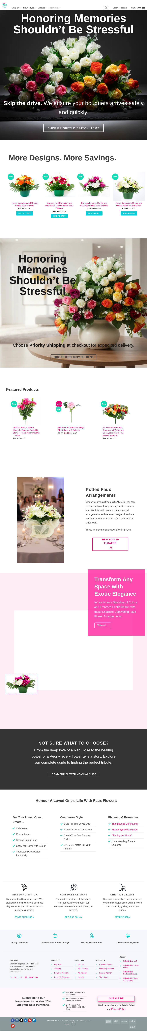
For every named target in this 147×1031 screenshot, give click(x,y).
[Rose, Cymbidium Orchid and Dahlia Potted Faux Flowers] (129, 185)
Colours (41, 8)
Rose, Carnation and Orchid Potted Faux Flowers (24, 204)
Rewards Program (61, 973)
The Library (103, 977)
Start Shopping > (24, 917)
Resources (53, 8)
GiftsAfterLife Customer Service (130, 973)
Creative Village (105, 964)
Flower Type (28, 8)
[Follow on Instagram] (17, 1020)
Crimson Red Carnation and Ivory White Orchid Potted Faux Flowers (59, 205)
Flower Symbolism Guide (125, 829)
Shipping (57, 969)
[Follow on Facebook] (13, 1020)
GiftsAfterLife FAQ (130, 961)
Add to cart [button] (24, 213)
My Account (82, 973)
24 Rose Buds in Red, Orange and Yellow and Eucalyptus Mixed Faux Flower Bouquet (113, 431)
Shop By (15, 8)
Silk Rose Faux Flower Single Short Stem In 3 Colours (71, 428)
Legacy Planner (105, 973)
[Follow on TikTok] (21, 1020)
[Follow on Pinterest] (30, 1020)
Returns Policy (73, 917)
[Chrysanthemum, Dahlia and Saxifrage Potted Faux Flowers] (94, 185)
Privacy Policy (118, 1009)
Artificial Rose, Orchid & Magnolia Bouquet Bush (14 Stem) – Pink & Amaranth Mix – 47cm (26, 431)
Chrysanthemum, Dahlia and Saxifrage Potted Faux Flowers (94, 204)
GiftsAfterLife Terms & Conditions (130, 979)
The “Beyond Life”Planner (125, 824)
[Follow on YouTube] (13, 1026)
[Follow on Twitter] (26, 1020)
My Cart (81, 964)
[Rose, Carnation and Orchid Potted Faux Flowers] (25, 185)
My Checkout (83, 969)
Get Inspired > (122, 917)
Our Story (58, 964)
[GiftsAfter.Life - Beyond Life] (4, 5)
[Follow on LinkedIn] (34, 1020)
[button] (106, 8)
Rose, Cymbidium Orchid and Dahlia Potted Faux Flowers (129, 204)
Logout (81, 977)
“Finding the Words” (122, 835)
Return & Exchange (61, 977)
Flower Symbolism (106, 969)
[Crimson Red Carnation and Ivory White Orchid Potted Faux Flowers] (59, 185)
